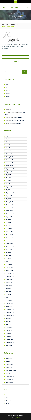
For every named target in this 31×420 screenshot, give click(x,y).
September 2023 (10, 193)
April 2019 (8, 324)
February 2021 (9, 267)
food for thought (19, 46)
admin (16, 44)
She (12, 109)
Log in (7, 394)
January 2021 (9, 270)
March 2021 (9, 264)
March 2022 (9, 228)
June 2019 (8, 321)
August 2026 (9, 136)
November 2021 (10, 240)
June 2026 (8, 142)
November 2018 (10, 336)
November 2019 (10, 312)
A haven (8, 93)
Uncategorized (9, 382)
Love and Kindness (11, 370)
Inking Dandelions (10, 7)
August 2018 (9, 345)
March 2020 (9, 300)
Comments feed (10, 401)
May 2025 (8, 181)
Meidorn (8, 96)
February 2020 (9, 303)
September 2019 (10, 315)
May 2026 (8, 145)
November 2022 (10, 208)
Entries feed (9, 398)
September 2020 (10, 282)
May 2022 (8, 223)
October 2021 (9, 243)
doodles (13, 46)
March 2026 (9, 151)
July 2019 (8, 318)
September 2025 (10, 169)
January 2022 (9, 235)
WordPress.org (10, 404)
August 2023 (9, 196)
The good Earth (5, 46)
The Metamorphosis (20, 123)
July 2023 (8, 199)
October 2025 (9, 166)
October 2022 (9, 211)
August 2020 (9, 285)
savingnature (5, 48)
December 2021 (10, 238)
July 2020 (8, 288)
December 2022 (10, 205)
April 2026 (8, 148)
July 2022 (8, 220)
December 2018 (10, 333)
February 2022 (9, 232)
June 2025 (8, 178)
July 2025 (8, 175)
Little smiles (9, 367)
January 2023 (9, 202)
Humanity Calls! (24, 44)
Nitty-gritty (8, 373)
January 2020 (9, 306)
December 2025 (10, 160)
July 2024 (8, 190)
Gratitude (8, 361)
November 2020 (10, 276)
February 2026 (9, 154)
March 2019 (9, 327)
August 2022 (9, 217)
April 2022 (8, 226)
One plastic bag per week (17, 120)
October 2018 (9, 339)
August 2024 (9, 187)
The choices (9, 87)
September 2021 (10, 247)
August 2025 (9, 172)
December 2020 (10, 273)
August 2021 (9, 250)
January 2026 (9, 157)
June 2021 (8, 255)
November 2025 (10, 163)
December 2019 (10, 309)
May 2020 (8, 294)
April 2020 (8, 297)
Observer (8, 90)
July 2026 (8, 139)
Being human (9, 358)
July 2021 (8, 252)
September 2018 (10, 342)
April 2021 (8, 261)
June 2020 (8, 291)
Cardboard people (19, 117)
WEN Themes (19, 418)
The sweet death (10, 379)
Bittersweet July (10, 85)
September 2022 (10, 214)
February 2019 (9, 330)
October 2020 (9, 279)
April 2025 (8, 184)
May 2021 (8, 258)
